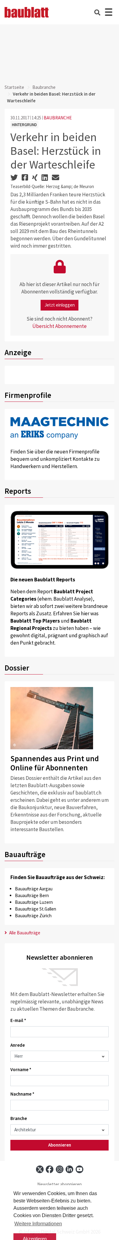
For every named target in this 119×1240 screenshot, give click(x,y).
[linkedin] (69, 1169)
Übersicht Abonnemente (59, 326)
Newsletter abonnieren (59, 1184)
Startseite (14, 87)
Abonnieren (59, 1145)
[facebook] (49, 1169)
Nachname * (22, 1094)
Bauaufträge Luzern (34, 902)
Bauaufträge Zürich (33, 915)
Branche (18, 1118)
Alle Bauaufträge (24, 933)
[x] (40, 1169)
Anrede (17, 1045)
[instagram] (59, 1169)
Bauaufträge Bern (32, 895)
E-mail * (18, 1020)
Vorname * (20, 1069)
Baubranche (44, 87)
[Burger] (108, 12)
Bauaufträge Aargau (33, 889)
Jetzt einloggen (60, 305)
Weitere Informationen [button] (38, 1223)
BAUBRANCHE (58, 118)
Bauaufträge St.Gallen (35, 909)
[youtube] (79, 1169)
